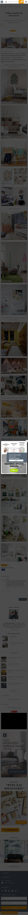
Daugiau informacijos (14, 458)
